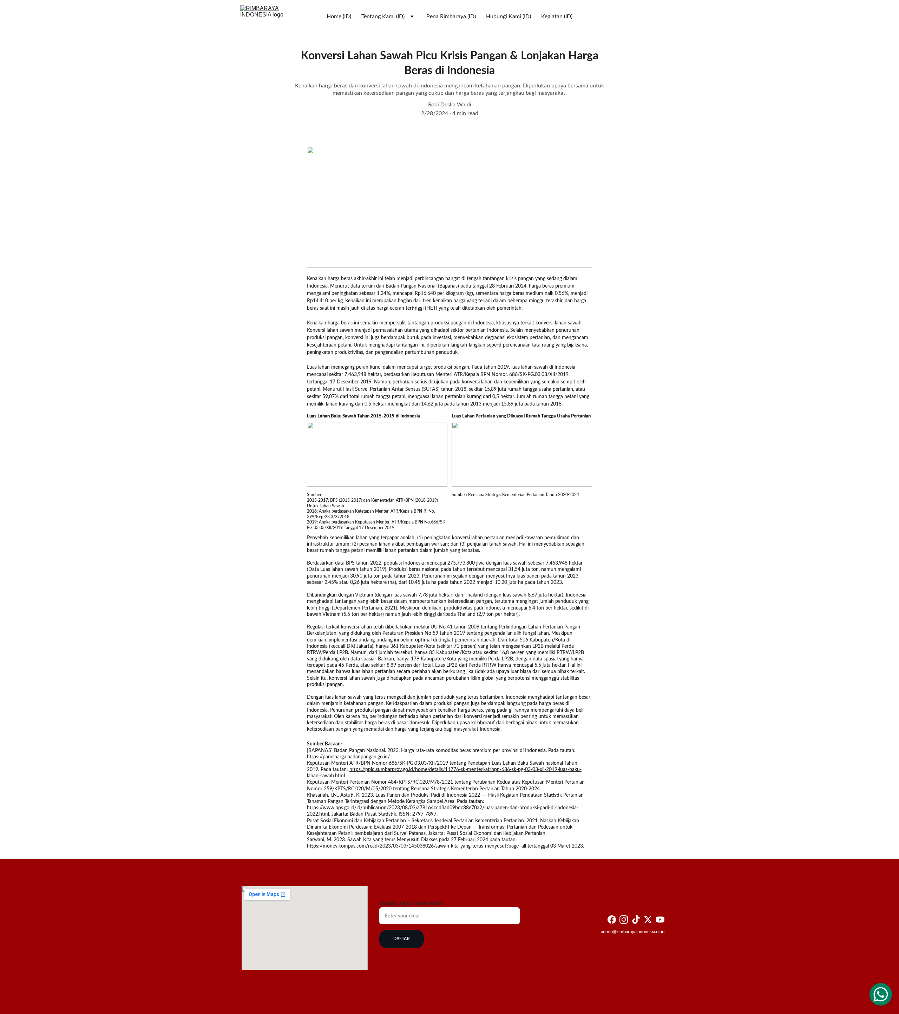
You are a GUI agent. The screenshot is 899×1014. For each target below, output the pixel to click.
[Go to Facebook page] (612, 919)
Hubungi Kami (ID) (508, 16)
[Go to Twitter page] (648, 919)
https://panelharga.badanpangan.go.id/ (348, 757)
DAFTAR (401, 939)
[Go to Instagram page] (623, 919)
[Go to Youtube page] (660, 919)
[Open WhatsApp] (881, 994)
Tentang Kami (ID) (383, 16)
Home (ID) (339, 16)
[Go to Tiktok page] (636, 919)
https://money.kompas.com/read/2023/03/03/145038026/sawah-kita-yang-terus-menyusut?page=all (416, 846)
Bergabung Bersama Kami (410, 903)
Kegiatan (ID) (556, 16)
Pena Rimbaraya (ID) (451, 16)
